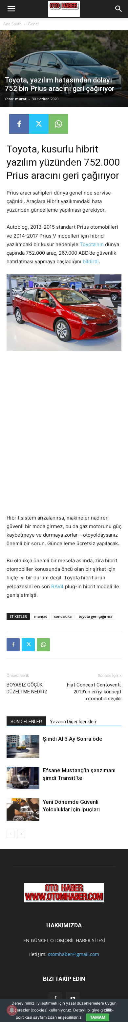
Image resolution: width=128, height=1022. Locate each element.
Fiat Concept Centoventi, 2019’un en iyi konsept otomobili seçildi (94, 692)
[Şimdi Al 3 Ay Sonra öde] (23, 746)
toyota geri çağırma (95, 616)
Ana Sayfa (12, 24)
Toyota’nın (92, 244)
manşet (40, 616)
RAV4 (57, 586)
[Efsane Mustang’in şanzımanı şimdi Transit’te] (23, 778)
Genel (33, 24)
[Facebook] (19, 124)
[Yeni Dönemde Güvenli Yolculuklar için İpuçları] (23, 809)
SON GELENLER (26, 721)
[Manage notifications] (12, 1010)
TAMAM (97, 1017)
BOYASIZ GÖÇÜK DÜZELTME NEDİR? (27, 688)
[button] (11, 9)
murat (21, 98)
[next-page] (21, 834)
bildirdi (91, 261)
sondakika (63, 616)
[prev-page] (11, 834)
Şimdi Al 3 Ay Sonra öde (72, 738)
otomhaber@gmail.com (73, 954)
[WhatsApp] (58, 124)
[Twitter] (39, 124)
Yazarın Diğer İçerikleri (73, 721)
